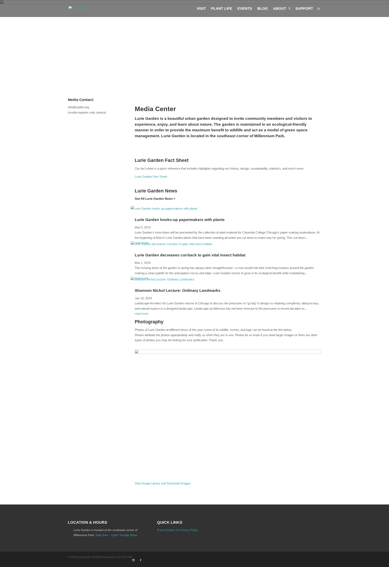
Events (244, 9)
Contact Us (172, 530)
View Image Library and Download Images (163, 483)
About (279, 9)
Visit (201, 9)
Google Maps (128, 535)
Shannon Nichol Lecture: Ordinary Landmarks (177, 290)
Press (160, 530)
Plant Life (221, 9)
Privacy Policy (189, 530)
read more (141, 313)
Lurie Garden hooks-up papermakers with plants (180, 220)
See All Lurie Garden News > (155, 198)
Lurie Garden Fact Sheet (151, 176)
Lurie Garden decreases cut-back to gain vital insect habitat (190, 255)
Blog (262, 9)
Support (304, 9)
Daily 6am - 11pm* (107, 535)
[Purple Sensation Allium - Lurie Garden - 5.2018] (228, 352)
